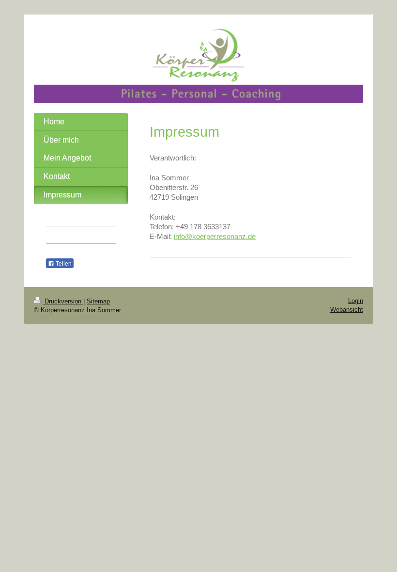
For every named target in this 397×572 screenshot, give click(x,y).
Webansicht (346, 309)
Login (355, 300)
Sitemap (98, 301)
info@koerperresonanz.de (215, 236)
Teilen (63, 263)
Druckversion (63, 301)
